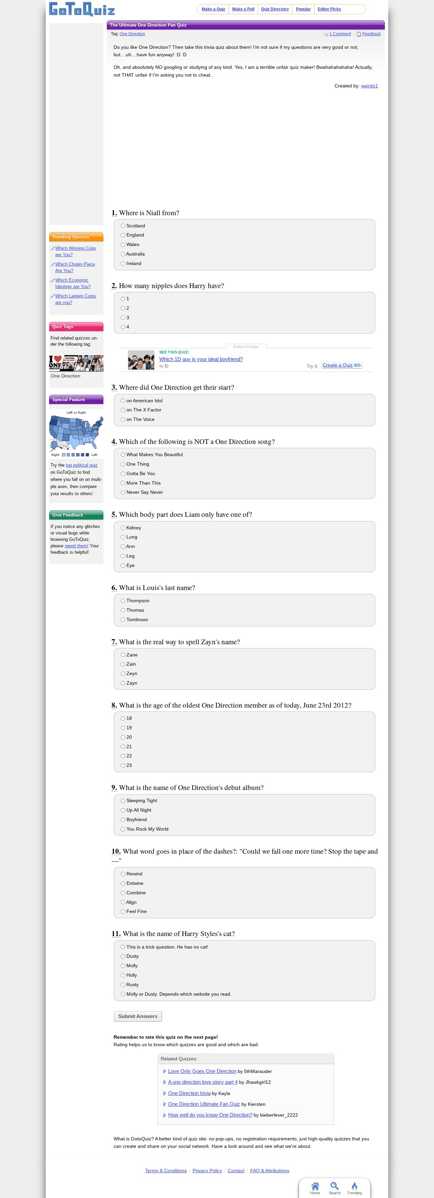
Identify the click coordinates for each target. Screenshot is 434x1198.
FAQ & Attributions (269, 1170)
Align (131, 902)
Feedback (371, 34)
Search (335, 1193)
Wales (132, 244)
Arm (130, 546)
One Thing (137, 464)
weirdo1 (369, 85)
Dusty (132, 956)
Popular (303, 9)
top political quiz (82, 465)
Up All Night (138, 810)
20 (128, 737)
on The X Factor (143, 409)
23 (128, 765)
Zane (131, 654)
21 (128, 746)
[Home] (82, 9)
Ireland (133, 263)
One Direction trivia (189, 1093)
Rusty (132, 984)
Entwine (134, 883)
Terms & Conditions (166, 1170)
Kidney (133, 527)
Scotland (135, 225)
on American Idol (143, 400)
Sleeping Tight (141, 800)
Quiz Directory (275, 9)
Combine (135, 892)
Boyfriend (136, 819)
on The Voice (140, 419)
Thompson (137, 600)
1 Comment (340, 34)
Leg (130, 556)
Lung (131, 537)
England (134, 235)
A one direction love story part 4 (203, 1082)
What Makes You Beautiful (154, 454)
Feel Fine (136, 911)
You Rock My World (147, 829)
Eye (130, 565)
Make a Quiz (213, 9)
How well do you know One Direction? (210, 1115)
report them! (76, 545)
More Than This (143, 483)
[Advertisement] (245, 147)
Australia (135, 254)
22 (128, 755)
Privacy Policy (207, 1170)
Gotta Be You (140, 473)
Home (315, 1193)
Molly (131, 965)
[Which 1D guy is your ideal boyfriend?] (141, 359)
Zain (130, 664)
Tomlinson (136, 619)
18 (128, 718)
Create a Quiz (338, 365)
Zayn (131, 683)
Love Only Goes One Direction (202, 1071)
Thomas (134, 610)
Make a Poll (243, 9)
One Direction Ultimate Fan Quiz (204, 1104)
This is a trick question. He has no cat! (166, 947)
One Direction (132, 34)
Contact (236, 1170)
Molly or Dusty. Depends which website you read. (178, 994)
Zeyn (131, 673)
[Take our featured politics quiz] (76, 434)
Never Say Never (144, 492)
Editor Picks (329, 9)
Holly (131, 975)
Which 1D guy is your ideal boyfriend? (201, 359)
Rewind (133, 873)
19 (128, 727)
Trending (354, 1193)
